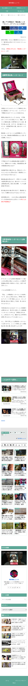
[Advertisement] (14, 219)
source (3, 420)
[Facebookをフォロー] (11, 587)
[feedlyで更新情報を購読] (17, 587)
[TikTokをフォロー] (15, 587)
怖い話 (4, 434)
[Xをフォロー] (8, 587)
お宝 (12, 432)
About (14, 683)
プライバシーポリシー (20, 680)
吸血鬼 (23, 432)
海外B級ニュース (14, 579)
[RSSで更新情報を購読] (20, 587)
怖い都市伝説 (6, 432)
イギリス (18, 432)
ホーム (7, 680)
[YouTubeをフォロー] (13, 587)
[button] (25, 599)
